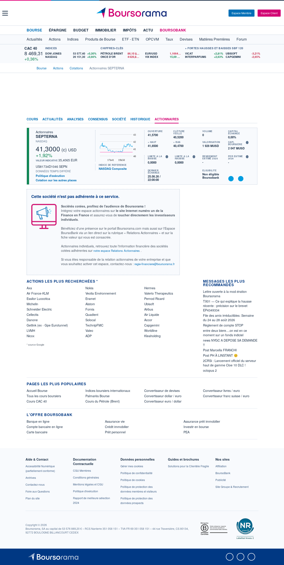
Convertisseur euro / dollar (162, 401)
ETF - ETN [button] (130, 39)
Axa (29, 288)
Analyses (75, 119)
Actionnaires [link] (167, 119)
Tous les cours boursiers (44, 396)
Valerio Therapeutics (158, 293)
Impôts (129, 30)
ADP (88, 336)
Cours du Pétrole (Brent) (102, 401)
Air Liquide (151, 314)
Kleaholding (152, 336)
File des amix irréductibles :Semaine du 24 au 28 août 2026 (228, 317)
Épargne (58, 30)
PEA (186, 432)
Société (119, 119)
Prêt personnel (115, 432)
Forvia (89, 309)
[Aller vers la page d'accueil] (143, 13)
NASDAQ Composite (113, 168)
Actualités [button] (34, 39)
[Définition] (247, 142)
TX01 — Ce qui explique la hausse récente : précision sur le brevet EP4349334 (227, 305)
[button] (5, 13)
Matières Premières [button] (214, 39)
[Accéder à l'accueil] (28, 67)
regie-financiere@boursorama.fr (154, 264)
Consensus (98, 119)
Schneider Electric (39, 309)
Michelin (32, 304)
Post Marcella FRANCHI (220, 350)
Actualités (52, 119)
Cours (32, 119)
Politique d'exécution (50, 176)
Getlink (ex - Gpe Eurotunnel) (47, 325)
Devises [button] (186, 39)
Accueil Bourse (37, 390)
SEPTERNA (46, 136)
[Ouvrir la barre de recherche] (218, 13)
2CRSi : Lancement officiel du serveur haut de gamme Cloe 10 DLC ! (229, 362)
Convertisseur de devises (162, 390)
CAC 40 (30, 48)
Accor (148, 320)
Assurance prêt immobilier (201, 421)
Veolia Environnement (100, 293)
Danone (32, 320)
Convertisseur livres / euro (221, 390)
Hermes (149, 288)
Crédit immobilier (117, 426)
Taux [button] (169, 39)
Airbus (148, 309)
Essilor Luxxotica (38, 298)
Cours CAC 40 (37, 401)
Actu (148, 30)
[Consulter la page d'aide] (223, 13)
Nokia (89, 288)
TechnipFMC (94, 325)
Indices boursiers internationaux (107, 390)
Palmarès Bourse (97, 396)
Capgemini (151, 325)
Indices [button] (73, 39)
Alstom (90, 304)
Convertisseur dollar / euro (162, 396)
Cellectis (32, 314)
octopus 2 (210, 370)
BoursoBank (173, 30)
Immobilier (105, 30)
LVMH (31, 330)
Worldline (150, 330)
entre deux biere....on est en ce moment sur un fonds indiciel (225, 332)
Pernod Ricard (154, 298)
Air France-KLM (38, 293)
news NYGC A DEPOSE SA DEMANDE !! (230, 342)
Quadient (91, 314)
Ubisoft (149, 304)
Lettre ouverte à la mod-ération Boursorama (225, 293)
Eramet (90, 298)
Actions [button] (55, 39)
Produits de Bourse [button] (100, 39)
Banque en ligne (38, 421)
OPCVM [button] (152, 39)
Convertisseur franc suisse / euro (226, 396)
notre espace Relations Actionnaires (116, 250)
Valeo (89, 330)
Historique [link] (140, 119)
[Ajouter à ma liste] (240, 178)
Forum (242, 39)
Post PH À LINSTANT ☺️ (220, 355)
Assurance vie (115, 421)
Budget (81, 30)
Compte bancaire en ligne (45, 426)
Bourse (34, 30)
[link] (31, 477)
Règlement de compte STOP (223, 325)
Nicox (30, 336)
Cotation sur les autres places (56, 180)
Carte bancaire (37, 432)
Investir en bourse (196, 426)
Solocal (90, 320)
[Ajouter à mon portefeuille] (231, 178)
